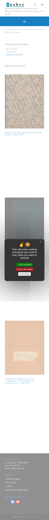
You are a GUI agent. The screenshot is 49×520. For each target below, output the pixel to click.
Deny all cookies (25, 269)
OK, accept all (25, 265)
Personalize (25, 274)
